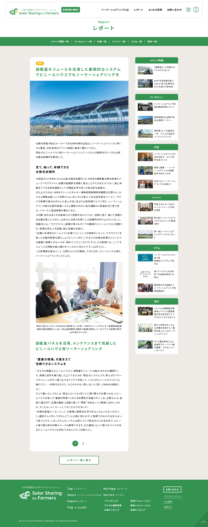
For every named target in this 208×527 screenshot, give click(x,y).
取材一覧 (152, 41)
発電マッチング (137, 509)
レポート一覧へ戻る (79, 460)
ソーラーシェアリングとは (115, 9)
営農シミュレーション (140, 500)
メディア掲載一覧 (60, 41)
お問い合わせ (174, 9)
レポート (138, 9)
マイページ (115, 488)
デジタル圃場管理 (113, 505)
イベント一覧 (119, 41)
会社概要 (168, 501)
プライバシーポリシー (173, 496)
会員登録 (71, 9)
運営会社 (168, 507)
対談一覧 (102, 41)
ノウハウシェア (111, 500)
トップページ (76, 488)
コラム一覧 (136, 41)
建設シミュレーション (140, 505)
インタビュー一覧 (83, 41)
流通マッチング (111, 509)
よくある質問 (155, 9)
